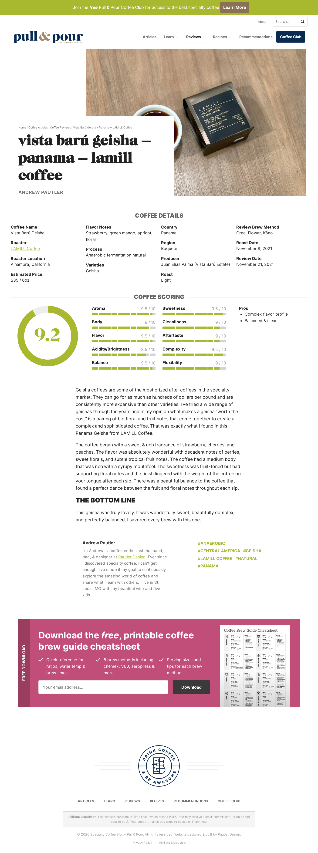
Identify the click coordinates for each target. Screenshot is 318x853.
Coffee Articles (38, 127)
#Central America (219, 550)
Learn (169, 37)
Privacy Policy (142, 842)
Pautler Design (131, 557)
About (262, 22)
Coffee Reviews (60, 127)
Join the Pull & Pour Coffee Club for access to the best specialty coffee (159, 7)
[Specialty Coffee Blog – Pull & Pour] (48, 37)
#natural (246, 558)
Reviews (193, 37)
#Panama (208, 565)
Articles (149, 37)
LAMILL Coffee (25, 248)
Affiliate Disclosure (172, 842)
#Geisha (252, 550)
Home (22, 127)
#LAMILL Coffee (215, 558)
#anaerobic (211, 543)
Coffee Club (290, 37)
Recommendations (256, 37)
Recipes (220, 37)
